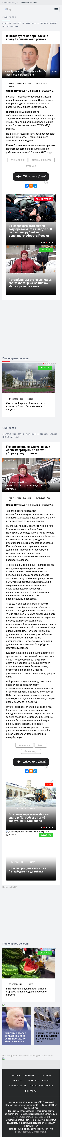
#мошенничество (41, 160)
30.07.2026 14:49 (15, 399)
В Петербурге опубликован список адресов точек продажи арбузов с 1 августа (27, 991)
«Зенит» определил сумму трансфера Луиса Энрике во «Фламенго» (28, 405)
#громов (31, 165)
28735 (30, 399)
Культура (33, 1081)
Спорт (47, 367)
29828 (30, 984)
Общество (46, 250)
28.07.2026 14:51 (15, 984)
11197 (32, 808)
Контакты (31, 1091)
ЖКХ (49, 784)
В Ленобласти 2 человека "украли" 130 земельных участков (26, 232)
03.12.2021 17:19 (18, 808)
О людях (53, 23)
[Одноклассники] (31, 186)
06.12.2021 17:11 (18, 862)
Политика (29, 1075)
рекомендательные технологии (30, 1132)
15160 (32, 274)
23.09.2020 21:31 (18, 223)
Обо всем (44, 23)
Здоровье (15, 26)
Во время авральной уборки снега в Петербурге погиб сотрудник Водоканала (28, 817)
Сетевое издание (26, 1105)
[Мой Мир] (35, 186)
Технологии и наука (21, 23)
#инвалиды (31, 751)
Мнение (5, 26)
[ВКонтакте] (27, 186)
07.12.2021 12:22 (43, 84)
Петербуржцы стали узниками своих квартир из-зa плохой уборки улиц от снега (30, 283)
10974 (32, 223)
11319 (32, 862)
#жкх (40, 745)
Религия (35, 23)
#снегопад (25, 745)
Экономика (44, 1075)
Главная (15, 1075)
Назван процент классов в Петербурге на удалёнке (27, 869)
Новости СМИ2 (9, 887)
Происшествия (43, 199)
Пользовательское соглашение (32, 1117)
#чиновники (18, 160)
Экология (6, 23)
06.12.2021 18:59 (18, 274)
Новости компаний (41, 1086)
